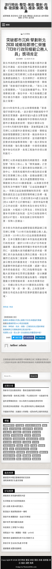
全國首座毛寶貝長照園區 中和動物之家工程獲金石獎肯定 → (27, 359)
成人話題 (6, 506)
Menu (8, 24)
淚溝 (27, 445)
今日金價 (19, 425)
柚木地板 (7, 438)
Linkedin (41, 337)
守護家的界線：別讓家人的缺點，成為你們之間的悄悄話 (25, 412)
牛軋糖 (33, 445)
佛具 (17, 326)
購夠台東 (43, 452)
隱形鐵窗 (26, 455)
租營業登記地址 (22, 449)
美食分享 (6, 543)
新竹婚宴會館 (17, 435)
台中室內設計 (15, 428)
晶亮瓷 (27, 435)
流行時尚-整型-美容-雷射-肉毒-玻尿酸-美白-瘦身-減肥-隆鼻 (26, 7)
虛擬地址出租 (32, 452)
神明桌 (5, 307)
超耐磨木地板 (9, 455)
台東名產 (38, 428)
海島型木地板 (9, 445)
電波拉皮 (36, 455)
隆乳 (19, 455)
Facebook (29, 337)
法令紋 (35, 442)
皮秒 (11, 449)
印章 (5, 428)
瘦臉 (5, 449)
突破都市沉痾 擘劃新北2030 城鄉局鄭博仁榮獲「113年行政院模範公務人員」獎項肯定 (26, 47)
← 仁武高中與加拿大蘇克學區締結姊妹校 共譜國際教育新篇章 (26, 362)
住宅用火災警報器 (33, 425)
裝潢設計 (6, 512)
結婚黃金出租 (9, 452)
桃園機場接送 (18, 438)
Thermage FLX (9, 425)
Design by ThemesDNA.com (26, 567)
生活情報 (26, 34)
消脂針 (19, 445)
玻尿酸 (41, 445)
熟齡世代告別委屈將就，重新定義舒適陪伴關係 (22, 390)
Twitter (18, 337)
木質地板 (36, 435)
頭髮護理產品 (9, 459)
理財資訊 (6, 538)
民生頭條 (7, 442)
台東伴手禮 (27, 428)
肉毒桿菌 (20, 452)
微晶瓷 (6, 435)
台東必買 (7, 432)
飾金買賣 (26, 459)
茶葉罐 (20, 480)
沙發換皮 (26, 442)
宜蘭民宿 (26, 432)
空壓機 (16, 477)
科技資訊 (6, 527)
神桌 (11, 307)
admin (20, 59)
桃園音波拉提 (32, 438)
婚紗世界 (6, 522)
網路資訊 (6, 496)
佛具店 (34, 326)
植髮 (42, 438)
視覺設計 (6, 533)
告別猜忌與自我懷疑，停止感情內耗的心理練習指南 (24, 406)
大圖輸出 (17, 432)
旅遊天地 (6, 517)
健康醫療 (6, 548)
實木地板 (36, 432)
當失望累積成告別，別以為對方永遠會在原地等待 (23, 401)
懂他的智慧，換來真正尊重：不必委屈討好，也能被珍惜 (25, 396)
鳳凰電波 (36, 459)
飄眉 (19, 459)
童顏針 (33, 449)
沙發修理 (17, 442)
